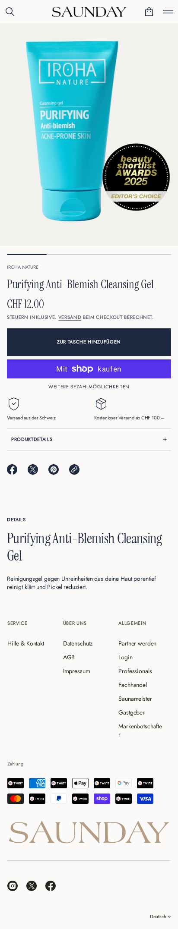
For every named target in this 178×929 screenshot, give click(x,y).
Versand (70, 317)
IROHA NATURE (22, 267)
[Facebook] (50, 885)
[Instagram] (12, 885)
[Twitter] (31, 885)
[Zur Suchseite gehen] (9, 11)
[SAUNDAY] (89, 12)
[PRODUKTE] (168, 11)
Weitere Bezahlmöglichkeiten (89, 386)
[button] (9, 11)
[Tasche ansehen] (149, 11)
